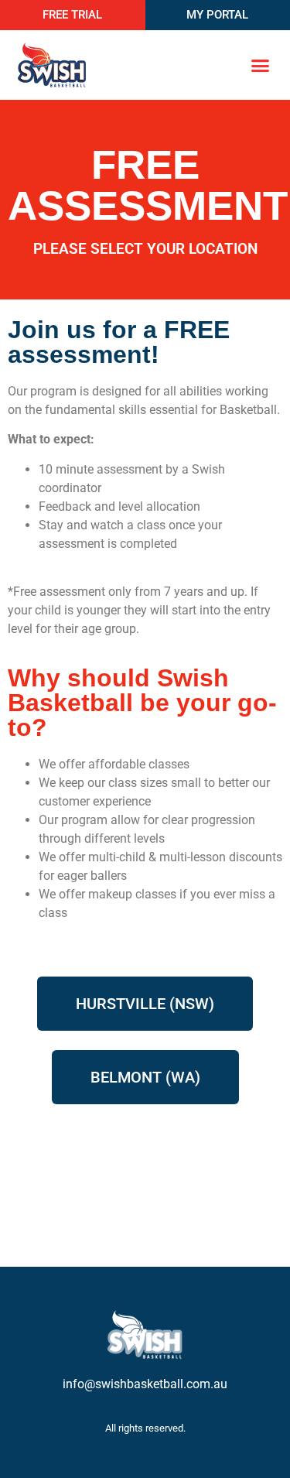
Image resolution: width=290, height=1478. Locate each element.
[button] (260, 65)
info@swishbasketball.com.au (145, 1384)
